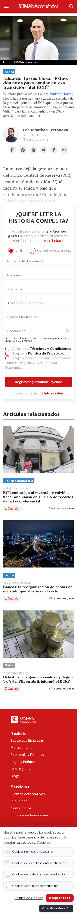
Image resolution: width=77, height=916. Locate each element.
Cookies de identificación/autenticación (39, 863)
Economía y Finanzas (27, 754)
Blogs (15, 776)
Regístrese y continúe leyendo (38, 382)
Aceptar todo (60, 897)
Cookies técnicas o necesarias (32, 851)
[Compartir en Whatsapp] (23, 150)
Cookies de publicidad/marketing (35, 885)
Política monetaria (19, 480)
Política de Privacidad (46, 353)
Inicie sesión (53, 393)
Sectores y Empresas (27, 740)
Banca (9, 71)
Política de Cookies (29, 898)
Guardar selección (56, 908)
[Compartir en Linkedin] (33, 150)
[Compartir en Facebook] (54, 150)
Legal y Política (23, 762)
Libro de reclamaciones (29, 815)
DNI (18, 251)
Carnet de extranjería (53, 251)
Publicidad (19, 801)
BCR (41, 103)
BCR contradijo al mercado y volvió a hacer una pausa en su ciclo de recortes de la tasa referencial (38, 497)
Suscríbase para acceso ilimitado (38, 241)
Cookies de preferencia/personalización (39, 874)
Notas (9, 665)
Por (45, 130)
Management (21, 747)
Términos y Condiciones (50, 348)
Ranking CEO (21, 769)
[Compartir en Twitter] (43, 150)
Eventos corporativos (28, 794)
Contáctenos (21, 808)
